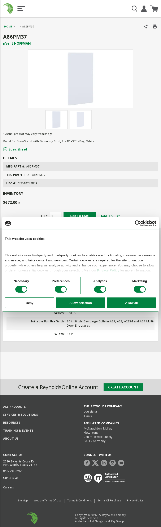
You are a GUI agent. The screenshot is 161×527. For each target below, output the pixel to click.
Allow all (131, 303)
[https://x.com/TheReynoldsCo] (96, 462)
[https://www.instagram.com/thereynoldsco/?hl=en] (113, 462)
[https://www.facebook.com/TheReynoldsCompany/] (88, 462)
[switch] (61, 289)
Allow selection (80, 303)
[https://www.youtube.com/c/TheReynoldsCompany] (122, 462)
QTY (44, 216)
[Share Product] (146, 27)
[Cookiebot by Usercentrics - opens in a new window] (137, 223)
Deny (29, 303)
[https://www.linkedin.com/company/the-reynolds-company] (105, 462)
